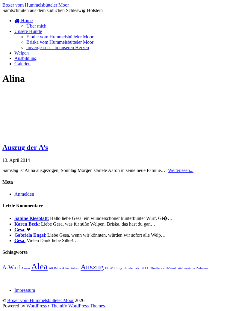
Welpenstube (186, 268)
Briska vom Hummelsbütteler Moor (59, 42)
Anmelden (24, 194)
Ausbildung (25, 58)
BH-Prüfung (113, 268)
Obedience (157, 268)
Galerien (22, 63)
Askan (75, 268)
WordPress (36, 305)
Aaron (25, 268)
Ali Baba (55, 268)
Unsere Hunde (28, 31)
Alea (39, 266)
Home (26, 20)
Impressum (24, 290)
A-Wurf (11, 267)
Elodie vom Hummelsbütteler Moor (59, 36)
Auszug (92, 267)
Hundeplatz (131, 268)
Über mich (36, 25)
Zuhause (202, 268)
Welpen (21, 52)
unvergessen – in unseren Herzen (57, 47)
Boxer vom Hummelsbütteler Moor (40, 300)
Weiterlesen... (180, 170)
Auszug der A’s (25, 147)
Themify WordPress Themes (78, 305)
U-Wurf (171, 268)
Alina (65, 268)
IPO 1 (144, 268)
